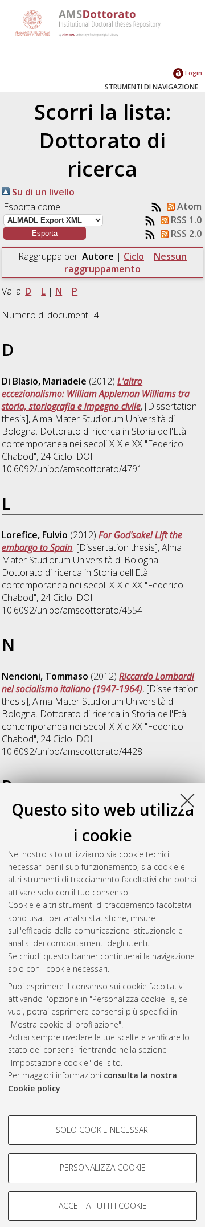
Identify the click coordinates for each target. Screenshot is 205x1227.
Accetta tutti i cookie (103, 1205)
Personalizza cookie (103, 1167)
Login (192, 72)
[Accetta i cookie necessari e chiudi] (187, 800)
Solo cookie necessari (103, 1129)
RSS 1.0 (185, 220)
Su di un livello (42, 192)
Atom (188, 206)
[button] (44, 233)
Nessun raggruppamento (125, 262)
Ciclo (134, 256)
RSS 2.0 (185, 233)
